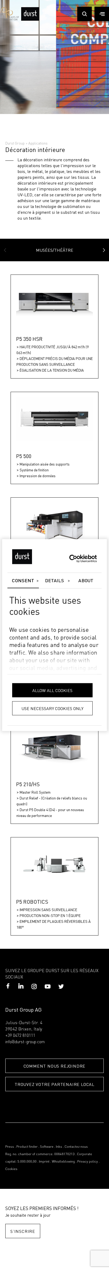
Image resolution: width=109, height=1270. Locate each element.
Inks (59, 1147)
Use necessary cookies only (52, 708)
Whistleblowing (63, 1161)
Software (46, 1147)
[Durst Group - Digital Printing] (30, 19)
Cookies (11, 1169)
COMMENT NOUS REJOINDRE (55, 1066)
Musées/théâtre (54, 250)
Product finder (27, 1147)
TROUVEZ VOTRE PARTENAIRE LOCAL (54, 1084)
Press (9, 1147)
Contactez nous (76, 1147)
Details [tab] (54, 581)
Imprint (44, 1161)
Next (104, 250)
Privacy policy (87, 1161)
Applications (38, 143)
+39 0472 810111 (20, 1036)
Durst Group (15, 143)
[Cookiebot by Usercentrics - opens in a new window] (74, 558)
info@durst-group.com (25, 1042)
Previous (5, 250)
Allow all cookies (52, 690)
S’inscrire (22, 1231)
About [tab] (85, 581)
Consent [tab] (23, 581)
